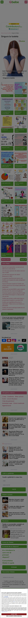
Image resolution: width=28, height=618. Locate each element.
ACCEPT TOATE (14, 614)
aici (13, 601)
